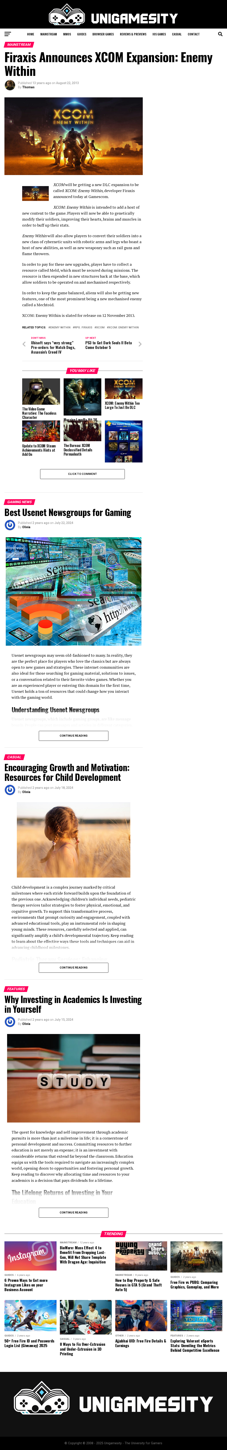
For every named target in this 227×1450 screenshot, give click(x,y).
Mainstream (48, 34)
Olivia (26, 527)
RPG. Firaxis (83, 327)
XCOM (100, 327)
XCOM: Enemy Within (124, 327)
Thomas (28, 87)
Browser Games (103, 34)
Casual (177, 34)
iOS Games (159, 34)
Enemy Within (60, 327)
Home (30, 34)
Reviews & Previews (133, 34)
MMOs (67, 34)
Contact (194, 34)
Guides (81, 34)
